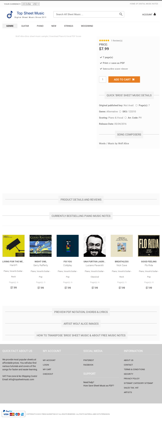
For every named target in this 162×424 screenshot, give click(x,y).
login (46, 365)
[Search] (121, 14)
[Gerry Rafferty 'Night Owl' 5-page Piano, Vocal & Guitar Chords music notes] (41, 246)
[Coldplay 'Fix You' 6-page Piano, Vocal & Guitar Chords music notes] (68, 246)
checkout (48, 374)
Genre (9, 26)
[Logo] (26, 14)
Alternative (112, 111)
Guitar (25, 26)
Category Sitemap (143, 383)
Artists (128, 392)
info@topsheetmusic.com (21, 379)
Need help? (88, 382)
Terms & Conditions (134, 369)
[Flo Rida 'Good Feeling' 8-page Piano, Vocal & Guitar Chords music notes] (149, 246)
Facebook (88, 365)
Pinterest (88, 360)
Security (128, 374)
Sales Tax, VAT (131, 388)
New (53, 26)
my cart (47, 369)
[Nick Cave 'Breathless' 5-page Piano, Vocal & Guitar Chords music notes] (122, 246)
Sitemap (128, 383)
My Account (49, 360)
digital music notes (148, 4)
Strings (68, 26)
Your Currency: (12, 4)
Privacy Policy (132, 378)
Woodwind (87, 26)
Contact (128, 365)
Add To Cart (123, 79)
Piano (40, 26)
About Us (128, 360)
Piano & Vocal (115, 117)
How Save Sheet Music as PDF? (98, 385)
